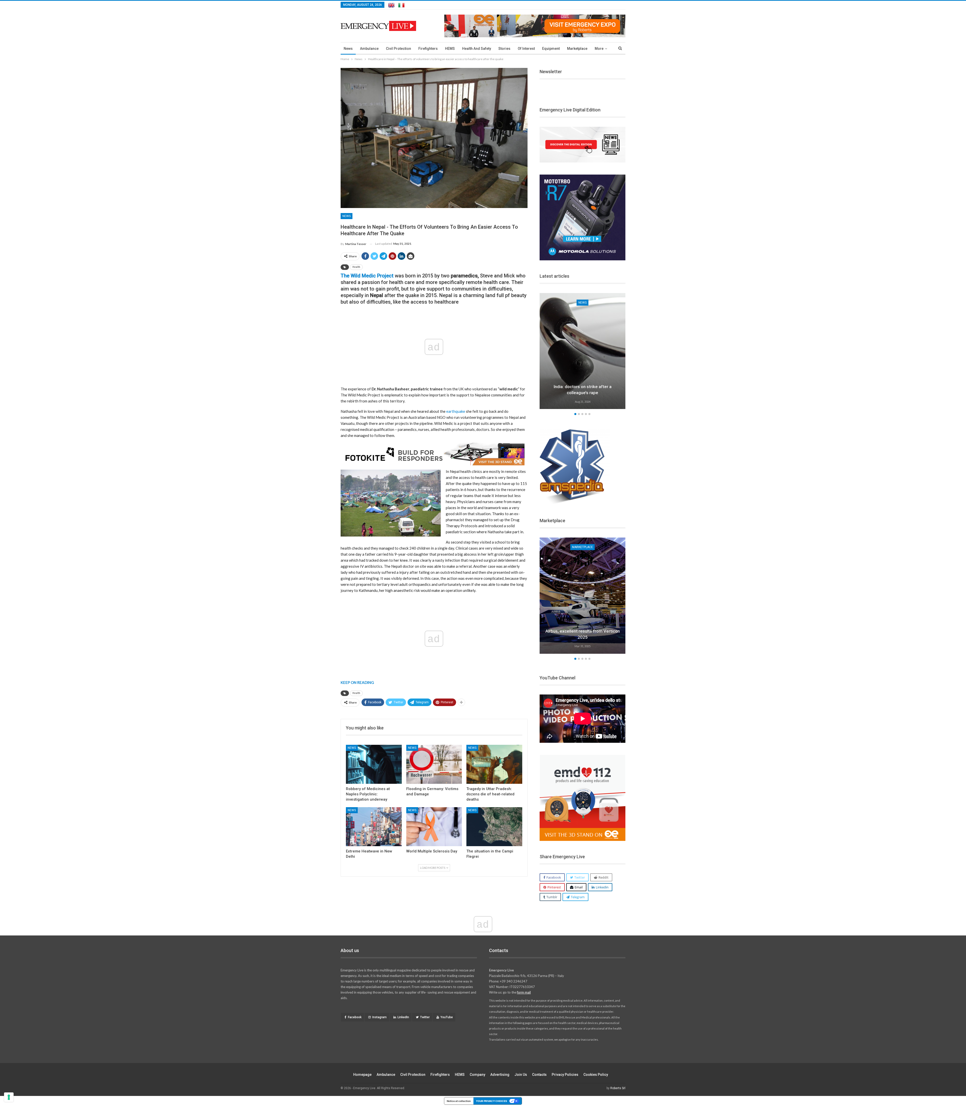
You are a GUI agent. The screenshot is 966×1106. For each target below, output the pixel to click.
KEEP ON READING (357, 682)
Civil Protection (398, 49)
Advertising (499, 1075)
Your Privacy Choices (491, 1100)
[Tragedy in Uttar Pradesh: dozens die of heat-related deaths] (494, 764)
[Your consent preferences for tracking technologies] (9, 1097)
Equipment (551, 49)
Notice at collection (459, 1100)
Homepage (362, 1075)
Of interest (526, 49)
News (348, 49)
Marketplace (577, 49)
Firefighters (428, 49)
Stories (504, 49)
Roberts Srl (617, 1088)
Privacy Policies (565, 1075)
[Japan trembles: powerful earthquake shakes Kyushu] (583, 351)
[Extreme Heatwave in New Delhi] (374, 826)
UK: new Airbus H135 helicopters (582, 637)
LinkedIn (403, 1017)
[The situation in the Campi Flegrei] (494, 826)
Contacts (539, 1075)
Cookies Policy (595, 1075)
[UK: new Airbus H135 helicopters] (583, 596)
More (599, 49)
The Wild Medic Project (367, 276)
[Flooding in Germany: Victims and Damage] (434, 764)
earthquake (455, 411)
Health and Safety (476, 49)
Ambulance (369, 49)
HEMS (450, 49)
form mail (524, 992)
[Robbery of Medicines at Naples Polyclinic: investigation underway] (374, 764)
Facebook (354, 1017)
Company (477, 1075)
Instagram (379, 1017)
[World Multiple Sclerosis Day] (434, 826)
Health (356, 267)
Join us (520, 1075)
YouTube (446, 1017)
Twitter (425, 1017)
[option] (583, 352)
